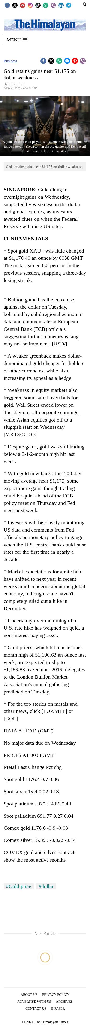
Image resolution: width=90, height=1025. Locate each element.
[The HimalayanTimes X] (15, 5)
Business (10, 61)
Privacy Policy (55, 995)
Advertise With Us (34, 1001)
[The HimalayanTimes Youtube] (22, 5)
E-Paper (58, 1008)
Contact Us (35, 1008)
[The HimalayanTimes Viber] (53, 5)
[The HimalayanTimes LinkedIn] (61, 5)
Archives (64, 1001)
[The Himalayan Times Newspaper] (45, 25)
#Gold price (18, 886)
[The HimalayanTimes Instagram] (30, 5)
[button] (17, 40)
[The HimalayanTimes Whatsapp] (45, 5)
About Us (29, 995)
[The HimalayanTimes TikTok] (38, 5)
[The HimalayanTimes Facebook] (7, 5)
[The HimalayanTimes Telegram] (69, 5)
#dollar (46, 886)
